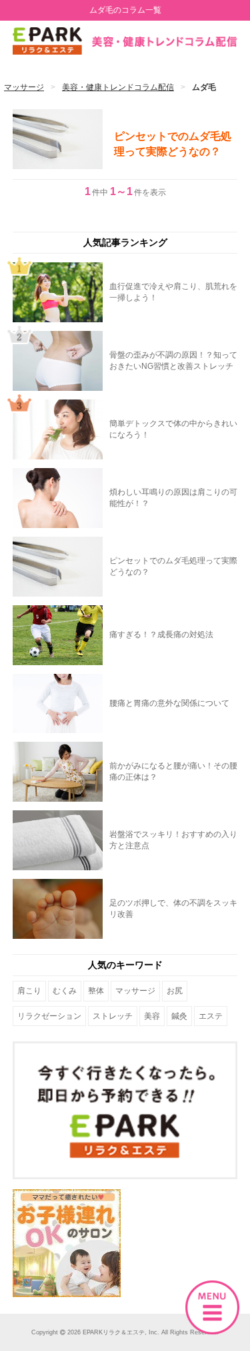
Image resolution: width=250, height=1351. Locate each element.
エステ (211, 1016)
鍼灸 (179, 1016)
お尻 (175, 990)
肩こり (29, 990)
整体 (96, 990)
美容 (152, 1016)
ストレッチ (113, 1016)
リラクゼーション (49, 1016)
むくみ (65, 990)
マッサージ (135, 990)
